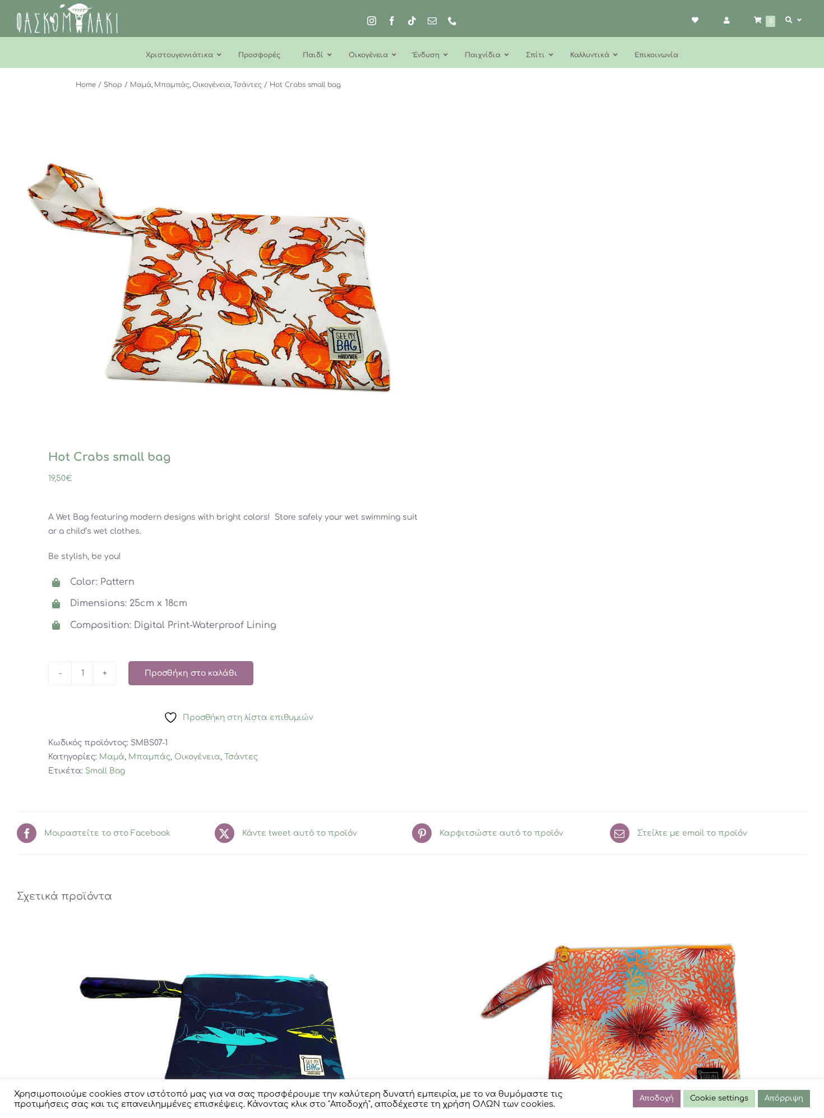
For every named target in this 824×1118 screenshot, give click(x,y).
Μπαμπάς (149, 757)
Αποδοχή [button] (657, 1098)
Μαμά (111, 757)
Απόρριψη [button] (784, 1098)
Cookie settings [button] (719, 1098)
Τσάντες (241, 757)
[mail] (432, 20)
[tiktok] (412, 20)
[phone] (452, 20)
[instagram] (371, 20)
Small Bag (105, 771)
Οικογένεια (197, 757)
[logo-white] (67, 7)
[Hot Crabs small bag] (206, 278)
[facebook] (391, 20)
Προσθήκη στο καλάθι (191, 673)
